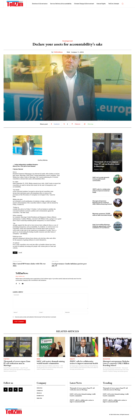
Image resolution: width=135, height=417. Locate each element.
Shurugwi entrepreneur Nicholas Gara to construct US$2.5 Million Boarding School (102, 202)
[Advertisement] (67, 21)
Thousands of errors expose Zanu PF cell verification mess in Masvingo (106, 164)
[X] (19, 283)
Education (106, 359)
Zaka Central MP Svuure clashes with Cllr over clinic (29, 265)
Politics (6, 359)
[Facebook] (16, 283)
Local (20, 252)
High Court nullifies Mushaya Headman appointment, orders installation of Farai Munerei (101, 226)
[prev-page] (115, 136)
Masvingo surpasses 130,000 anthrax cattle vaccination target (102, 214)
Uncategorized (67, 41)
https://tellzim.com (20, 276)
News (38, 359)
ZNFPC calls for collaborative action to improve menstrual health (101, 190)
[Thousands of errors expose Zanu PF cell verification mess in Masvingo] (107, 152)
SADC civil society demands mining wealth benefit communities (100, 179)
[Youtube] (22, 283)
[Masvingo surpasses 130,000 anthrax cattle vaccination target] (117, 214)
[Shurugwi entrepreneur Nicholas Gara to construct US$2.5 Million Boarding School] (117, 202)
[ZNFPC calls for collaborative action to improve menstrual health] (117, 190)
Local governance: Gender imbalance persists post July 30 (69, 265)
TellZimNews (58, 52)
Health (72, 359)
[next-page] (119, 136)
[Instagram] (11, 390)
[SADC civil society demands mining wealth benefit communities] (117, 179)
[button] (122, 3)
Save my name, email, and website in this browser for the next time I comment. (35, 317)
